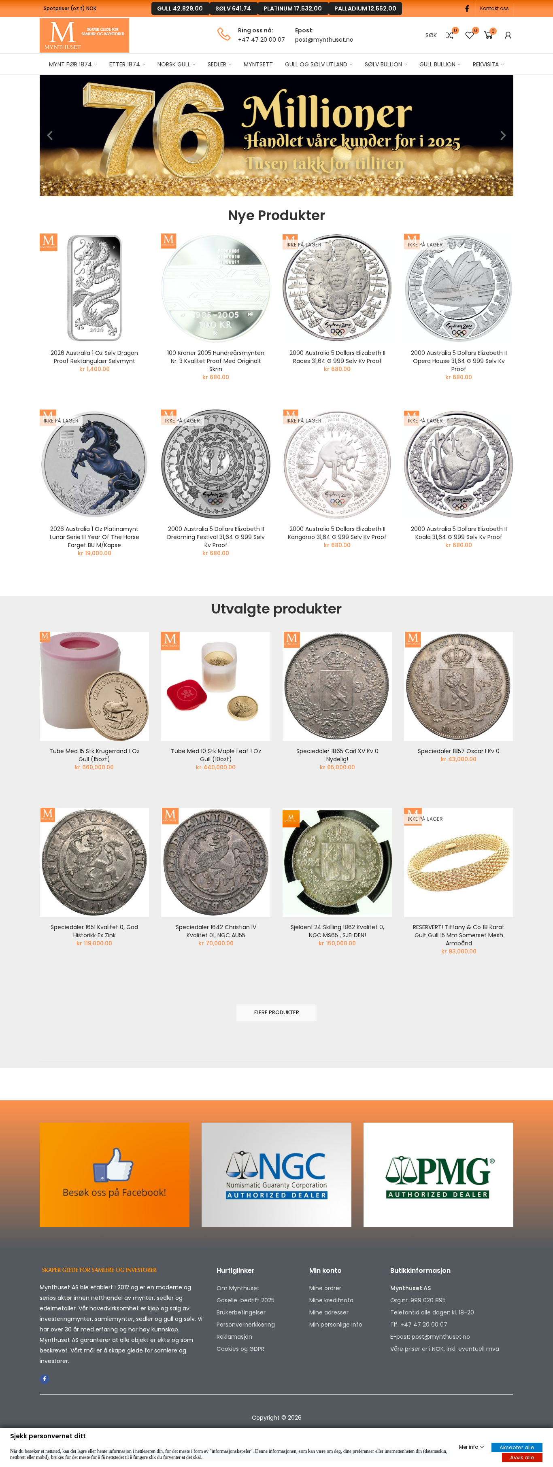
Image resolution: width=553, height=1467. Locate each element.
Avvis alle (522, 1457)
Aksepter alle (517, 1447)
